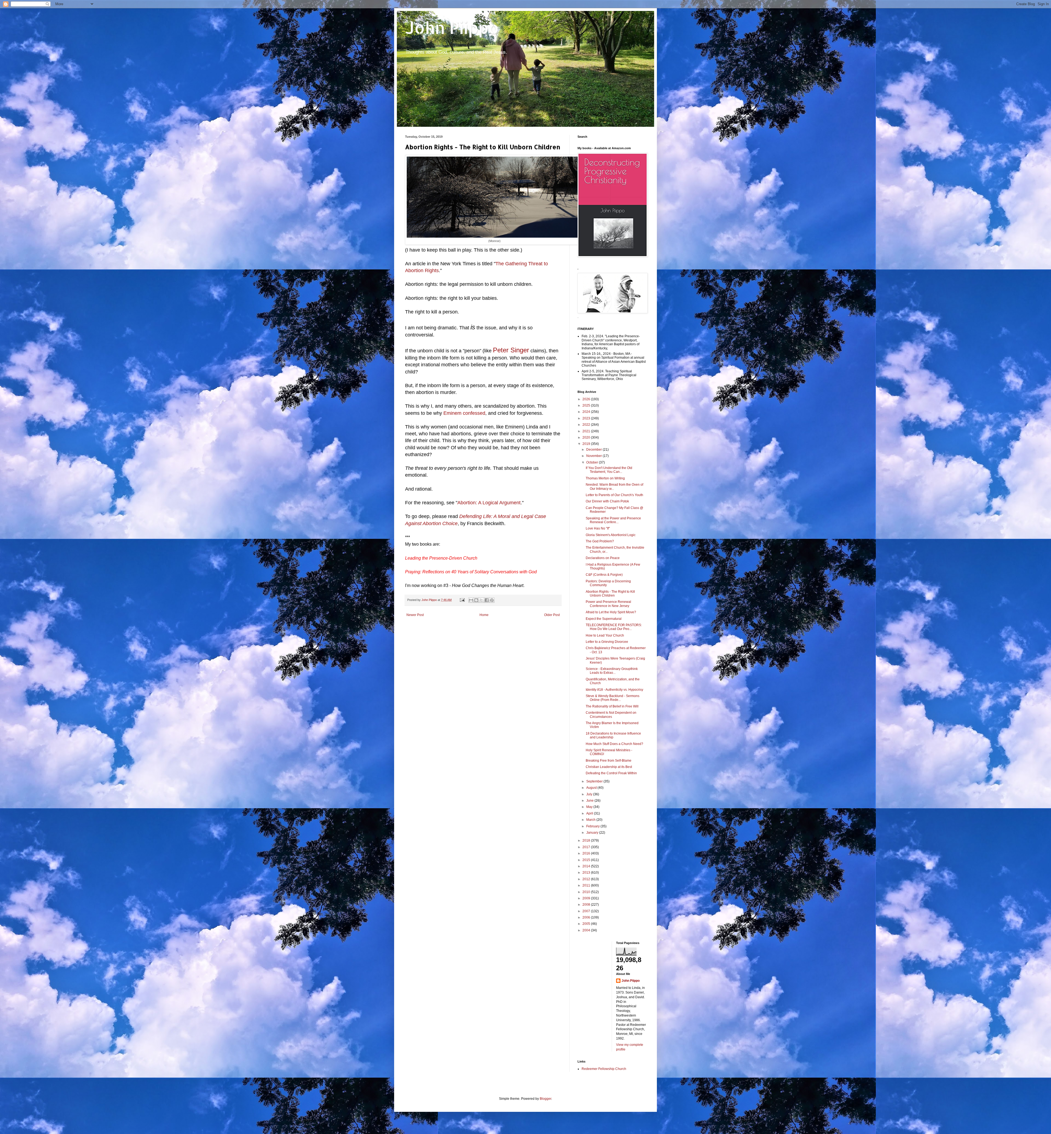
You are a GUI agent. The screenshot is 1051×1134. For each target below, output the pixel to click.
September (595, 781)
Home (484, 615)
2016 (586, 853)
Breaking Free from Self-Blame (608, 760)
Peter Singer (511, 350)
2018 (586, 840)
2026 (586, 399)
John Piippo (452, 27)
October (592, 462)
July (589, 794)
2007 (586, 911)
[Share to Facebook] (486, 600)
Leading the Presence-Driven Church (441, 558)
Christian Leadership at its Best (609, 767)
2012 (586, 879)
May (589, 807)
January (592, 832)
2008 (586, 904)
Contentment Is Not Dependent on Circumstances (611, 714)
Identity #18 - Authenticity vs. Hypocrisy (614, 690)
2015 (586, 860)
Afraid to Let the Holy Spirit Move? (611, 612)
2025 (586, 405)
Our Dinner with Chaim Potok (607, 501)
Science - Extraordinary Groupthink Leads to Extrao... (612, 671)
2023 (586, 418)
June (590, 800)
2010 (586, 892)
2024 (586, 412)
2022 (586, 425)
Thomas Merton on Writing (605, 478)
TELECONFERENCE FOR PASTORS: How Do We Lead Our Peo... (614, 627)
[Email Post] (462, 599)
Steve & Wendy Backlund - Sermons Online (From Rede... (612, 698)
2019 (586, 444)
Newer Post (415, 615)
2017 (586, 847)
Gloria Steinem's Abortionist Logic (611, 535)
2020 (586, 437)
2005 (586, 924)
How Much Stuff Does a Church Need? (614, 744)
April (590, 813)
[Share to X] (481, 600)
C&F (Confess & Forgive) (604, 575)
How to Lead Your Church (605, 635)
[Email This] (471, 600)
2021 (586, 431)
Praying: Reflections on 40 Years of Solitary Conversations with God (471, 571)
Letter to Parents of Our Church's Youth (614, 495)
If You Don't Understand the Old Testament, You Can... (609, 470)
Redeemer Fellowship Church (604, 1069)
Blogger (545, 1099)
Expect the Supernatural (604, 619)
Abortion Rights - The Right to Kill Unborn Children (610, 593)
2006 (586, 917)
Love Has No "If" (598, 528)
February (593, 826)
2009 (586, 898)
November (594, 456)
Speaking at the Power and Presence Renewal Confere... (613, 520)
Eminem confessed (464, 413)
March (591, 820)
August (591, 788)
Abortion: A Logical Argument (489, 502)
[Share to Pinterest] (492, 600)
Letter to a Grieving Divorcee (607, 642)
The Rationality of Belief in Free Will (612, 706)
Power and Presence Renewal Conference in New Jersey (608, 604)
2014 (586, 866)
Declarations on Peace (603, 558)
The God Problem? (600, 541)
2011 (586, 885)
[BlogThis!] (476, 600)
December (594, 449)
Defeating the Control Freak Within (611, 773)
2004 (586, 930)
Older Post (552, 615)
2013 (586, 872)
